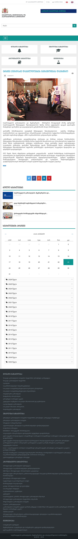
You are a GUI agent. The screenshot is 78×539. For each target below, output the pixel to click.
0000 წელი (12, 362)
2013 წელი (12, 339)
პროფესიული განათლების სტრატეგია (17, 466)
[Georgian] (67, 2)
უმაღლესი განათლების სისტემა (14, 420)
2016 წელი (12, 325)
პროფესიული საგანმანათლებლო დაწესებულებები (21, 468)
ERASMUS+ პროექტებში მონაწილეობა (16, 431)
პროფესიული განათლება (20, 58)
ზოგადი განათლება (19, 47)
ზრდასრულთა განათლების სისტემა (16, 501)
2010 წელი (12, 353)
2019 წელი (12, 311)
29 (29, 244)
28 (19, 244)
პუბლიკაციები (8, 511)
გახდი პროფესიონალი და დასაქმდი (16, 486)
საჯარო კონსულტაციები (12, 504)
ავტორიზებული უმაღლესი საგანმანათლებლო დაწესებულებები (26, 425)
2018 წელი (12, 316)
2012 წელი (12, 343)
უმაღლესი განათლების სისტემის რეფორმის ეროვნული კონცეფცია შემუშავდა (31, 418)
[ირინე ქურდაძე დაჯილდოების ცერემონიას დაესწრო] (39, 98)
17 (9, 262)
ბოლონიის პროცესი (10, 428)
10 (9, 256)
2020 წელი (12, 307)
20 (39, 262)
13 (39, 256)
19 (29, 262)
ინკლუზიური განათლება (12, 394)
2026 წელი (12, 279)
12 (29, 256)
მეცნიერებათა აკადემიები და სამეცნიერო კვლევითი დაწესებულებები (28, 527)
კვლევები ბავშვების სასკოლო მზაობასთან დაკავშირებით (24, 401)
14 (49, 256)
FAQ (48, 2)
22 (58, 262)
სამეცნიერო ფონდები (11, 525)
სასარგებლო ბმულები (35, 2)
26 (29, 268)
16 (68, 256)
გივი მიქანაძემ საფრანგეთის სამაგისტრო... (30, 203)
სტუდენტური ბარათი (10, 445)
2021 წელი (12, 302)
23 (68, 262)
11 (19, 256)
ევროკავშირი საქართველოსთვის (15, 530)
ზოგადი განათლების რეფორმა (14, 380)
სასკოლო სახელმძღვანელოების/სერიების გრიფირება (23, 388)
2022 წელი (12, 298)
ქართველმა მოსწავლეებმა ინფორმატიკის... (31, 213)
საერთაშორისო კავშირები (12, 491)
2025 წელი (12, 284)
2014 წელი (12, 334)
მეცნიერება (58, 58)
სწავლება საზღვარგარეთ (12, 423)
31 (49, 244)
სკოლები (6, 383)
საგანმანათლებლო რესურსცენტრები (16, 386)
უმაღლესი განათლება (58, 47)
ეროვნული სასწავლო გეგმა (13, 399)
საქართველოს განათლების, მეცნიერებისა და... (32, 193)
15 (58, 256)
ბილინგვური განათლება (12, 409)
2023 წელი (12, 293)
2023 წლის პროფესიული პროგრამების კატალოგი (21, 471)
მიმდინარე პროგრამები (12, 396)
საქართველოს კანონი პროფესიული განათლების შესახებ (24, 496)
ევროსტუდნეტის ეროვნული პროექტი (16, 457)
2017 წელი (12, 321)
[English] (72, 2)
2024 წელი (12, 288)
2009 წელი (12, 357)
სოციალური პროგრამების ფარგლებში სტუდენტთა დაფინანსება (26, 433)
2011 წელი (12, 348)
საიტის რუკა (58, 2)
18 (19, 262)
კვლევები (6, 494)
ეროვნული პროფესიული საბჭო (14, 478)
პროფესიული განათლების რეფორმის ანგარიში (20, 499)
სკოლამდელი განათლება (12, 404)
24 (9, 268)
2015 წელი (12, 330)
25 (19, 268)
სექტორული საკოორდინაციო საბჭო (16, 481)
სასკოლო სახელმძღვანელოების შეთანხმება (19, 391)
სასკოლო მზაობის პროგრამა (13, 406)
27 (9, 244)
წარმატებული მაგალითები (12, 483)
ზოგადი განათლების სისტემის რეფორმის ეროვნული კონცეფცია (26, 378)
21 (49, 262)
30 (39, 244)
